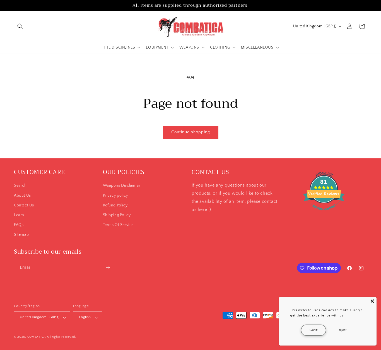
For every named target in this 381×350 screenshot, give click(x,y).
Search (20, 185)
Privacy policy (115, 195)
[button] (20, 26)
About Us (22, 195)
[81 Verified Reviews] (324, 213)
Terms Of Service (118, 225)
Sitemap (21, 234)
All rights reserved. (61, 337)
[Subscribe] (108, 267)
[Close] (372, 301)
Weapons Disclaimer (122, 185)
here (202, 209)
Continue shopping (190, 132)
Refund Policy (115, 205)
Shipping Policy (117, 215)
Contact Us (24, 205)
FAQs (18, 225)
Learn (19, 215)
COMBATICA (36, 337)
